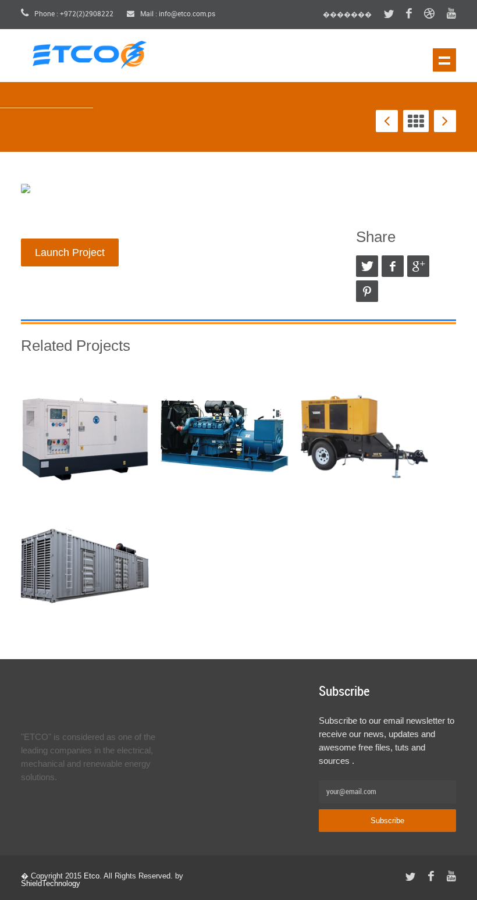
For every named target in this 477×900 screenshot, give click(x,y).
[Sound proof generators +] (85, 434)
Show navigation (444, 60)
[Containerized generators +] (85, 564)
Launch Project (70, 252)
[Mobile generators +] (364, 434)
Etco (91, 875)
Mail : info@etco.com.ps (176, 14)
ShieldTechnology (50, 883)
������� (347, 14)
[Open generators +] (225, 434)
